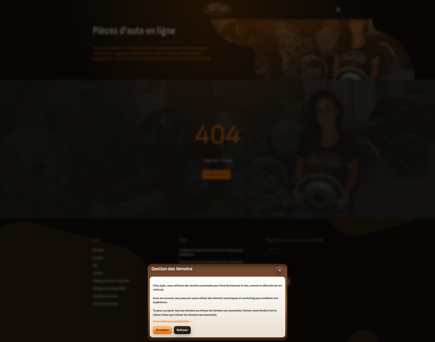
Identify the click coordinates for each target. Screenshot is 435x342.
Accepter (162, 330)
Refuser (182, 330)
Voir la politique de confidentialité (171, 321)
